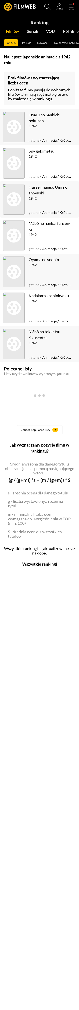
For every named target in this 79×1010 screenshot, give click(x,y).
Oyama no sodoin (44, 259)
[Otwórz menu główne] (71, 7)
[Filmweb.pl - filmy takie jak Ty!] (20, 7)
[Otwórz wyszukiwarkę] (47, 7)
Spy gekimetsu (41, 151)
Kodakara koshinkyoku (49, 295)
